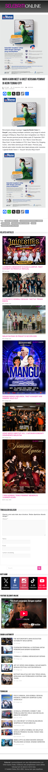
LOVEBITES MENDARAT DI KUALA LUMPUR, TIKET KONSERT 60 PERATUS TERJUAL (22, 268)
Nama (4, 539)
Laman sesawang (8, 552)
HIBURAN (30, 87)
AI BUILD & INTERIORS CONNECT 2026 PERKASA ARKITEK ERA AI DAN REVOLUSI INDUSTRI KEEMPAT (29, 713)
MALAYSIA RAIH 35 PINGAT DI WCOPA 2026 (19, 336)
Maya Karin (5, 223)
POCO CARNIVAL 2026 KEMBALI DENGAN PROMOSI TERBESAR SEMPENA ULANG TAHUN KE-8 (28, 697)
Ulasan (5, 519)
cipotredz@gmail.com (18, 762)
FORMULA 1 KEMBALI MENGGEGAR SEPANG (29, 656)
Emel (4, 546)
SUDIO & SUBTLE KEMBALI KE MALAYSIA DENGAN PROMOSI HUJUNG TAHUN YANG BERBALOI (28, 732)
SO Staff (6, 87)
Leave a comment (9, 88)
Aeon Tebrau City (12, 220)
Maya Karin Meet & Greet (20, 223)
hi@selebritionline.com (36, 762)
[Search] (39, 568)
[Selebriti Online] (24, 6)
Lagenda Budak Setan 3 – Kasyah (31, 220)
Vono (33, 223)
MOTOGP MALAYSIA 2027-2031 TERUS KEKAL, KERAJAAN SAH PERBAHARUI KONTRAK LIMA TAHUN (30, 676)
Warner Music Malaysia (10, 225)
